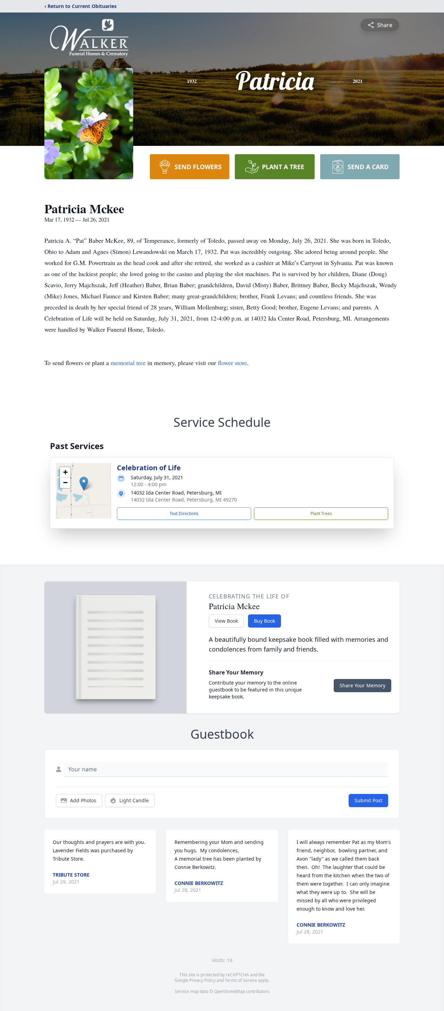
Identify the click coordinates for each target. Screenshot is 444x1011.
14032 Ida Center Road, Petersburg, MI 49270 (184, 499)
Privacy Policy (202, 980)
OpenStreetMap (229, 991)
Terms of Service (241, 980)
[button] (83, 484)
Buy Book (264, 621)
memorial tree (128, 362)
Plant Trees (321, 513)
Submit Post (368, 800)
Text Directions (184, 513)
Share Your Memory (362, 685)
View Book (226, 621)
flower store (232, 362)
